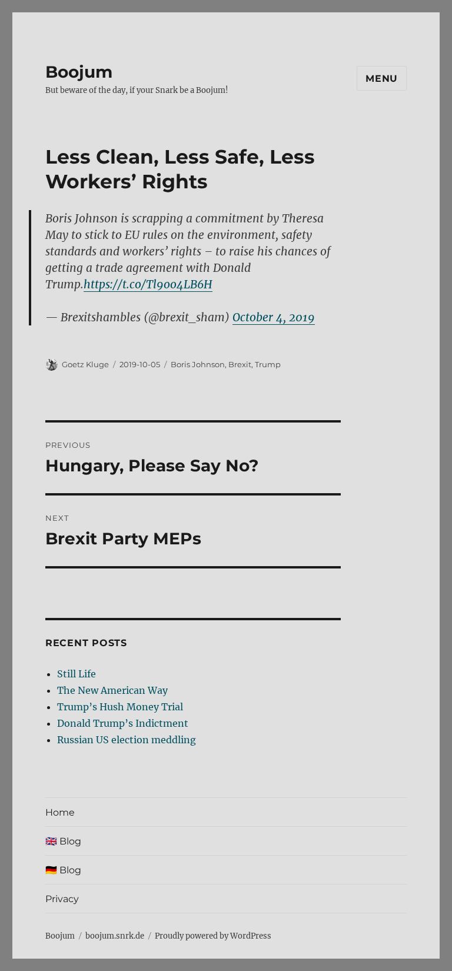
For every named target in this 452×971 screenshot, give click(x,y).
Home (60, 812)
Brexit (239, 364)
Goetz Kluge (85, 364)
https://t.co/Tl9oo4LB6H (148, 284)
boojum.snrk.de (114, 936)
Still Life (76, 674)
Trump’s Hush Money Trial (120, 707)
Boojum (78, 72)
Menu (381, 78)
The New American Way (112, 690)
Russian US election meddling (126, 740)
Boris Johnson (198, 364)
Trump (268, 364)
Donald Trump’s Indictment (122, 723)
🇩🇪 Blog (63, 870)
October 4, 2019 (273, 317)
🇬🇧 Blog (63, 841)
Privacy (62, 899)
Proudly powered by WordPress (213, 936)
